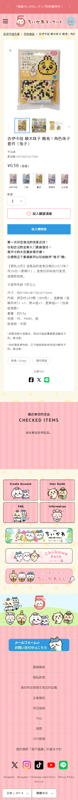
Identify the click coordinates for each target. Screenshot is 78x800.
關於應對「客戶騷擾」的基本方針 (39, 749)
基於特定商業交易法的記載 (39, 687)
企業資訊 (39, 698)
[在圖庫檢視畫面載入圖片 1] (22, 125)
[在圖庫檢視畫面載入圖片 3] (56, 125)
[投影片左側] (9, 126)
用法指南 (39, 708)
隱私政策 (39, 677)
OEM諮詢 (39, 739)
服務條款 (39, 667)
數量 (10, 194)
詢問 (39, 728)
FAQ (39, 718)
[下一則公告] (70, 7)
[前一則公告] (8, 7)
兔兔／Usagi (19, 360)
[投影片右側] (69, 126)
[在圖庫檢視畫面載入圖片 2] (39, 125)
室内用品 (41, 360)
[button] (5, 21)
